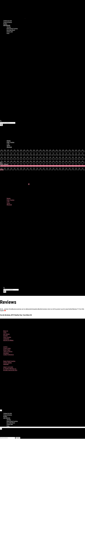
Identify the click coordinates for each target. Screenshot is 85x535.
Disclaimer (6, 353)
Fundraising (6, 339)
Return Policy (6, 350)
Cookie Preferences (8, 354)
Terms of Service (7, 351)
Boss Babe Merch (11, 30)
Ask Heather (6, 334)
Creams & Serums (7, 22)
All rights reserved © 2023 (10, 370)
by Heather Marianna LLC (9, 368)
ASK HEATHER (6, 25)
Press (8, 33)
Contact (5, 347)
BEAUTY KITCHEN (8, 367)
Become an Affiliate (8, 340)
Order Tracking (10, 142)
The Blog (9, 27)
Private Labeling (7, 363)
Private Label (10, 31)
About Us (5, 331)
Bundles (5, 24)
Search (18, 437)
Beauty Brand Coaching (12, 28)
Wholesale (9, 147)
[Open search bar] (0, 121)
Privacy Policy (7, 348)
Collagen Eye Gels (7, 20)
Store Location (7, 337)
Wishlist (9, 141)
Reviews (5, 335)
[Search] (1, 125)
